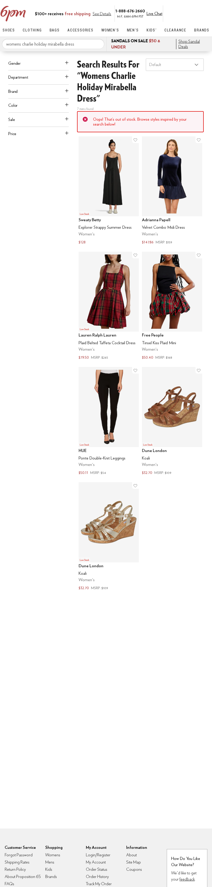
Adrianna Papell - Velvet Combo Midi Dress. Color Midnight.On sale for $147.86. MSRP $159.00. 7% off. (172, 190)
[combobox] (53, 44)
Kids (48, 869)
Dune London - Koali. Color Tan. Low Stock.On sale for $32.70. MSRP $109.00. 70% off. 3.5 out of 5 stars (172, 421)
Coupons (134, 869)
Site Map (133, 862)
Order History (97, 876)
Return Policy (15, 869)
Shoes (9, 30)
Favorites (195, 13)
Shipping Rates (17, 862)
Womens (52, 854)
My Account (174, 13)
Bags (55, 30)
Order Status (96, 869)
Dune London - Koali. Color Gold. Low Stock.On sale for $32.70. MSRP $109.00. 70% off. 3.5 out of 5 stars (109, 536)
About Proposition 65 (23, 876)
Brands (201, 30)
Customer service (184, 13)
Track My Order (99, 883)
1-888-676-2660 (130, 10)
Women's (110, 30)
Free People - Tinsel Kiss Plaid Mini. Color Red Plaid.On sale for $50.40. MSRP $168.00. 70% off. (172, 306)
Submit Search (98, 43)
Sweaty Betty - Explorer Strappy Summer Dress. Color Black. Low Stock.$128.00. (109, 190)
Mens (49, 862)
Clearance (175, 30)
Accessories (80, 30)
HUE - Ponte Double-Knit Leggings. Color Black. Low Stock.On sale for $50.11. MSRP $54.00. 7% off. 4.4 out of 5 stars (109, 421)
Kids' (152, 30)
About (131, 854)
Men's (133, 30)
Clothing (32, 30)
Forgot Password (19, 854)
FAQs (9, 883)
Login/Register (98, 854)
